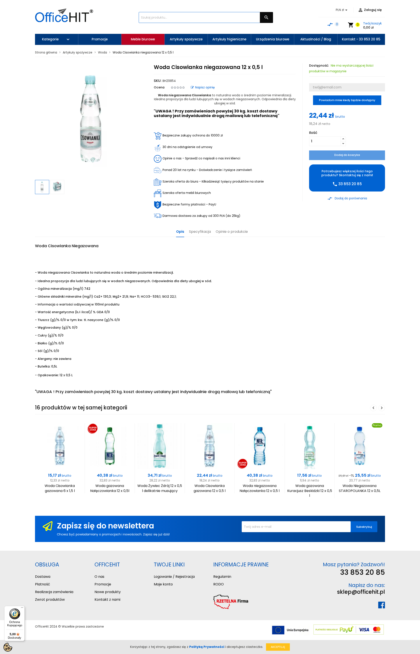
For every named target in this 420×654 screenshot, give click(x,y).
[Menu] (22, 608)
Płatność (42, 584)
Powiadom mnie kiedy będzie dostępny (347, 100)
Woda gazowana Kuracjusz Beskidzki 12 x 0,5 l (309, 490)
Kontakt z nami (107, 599)
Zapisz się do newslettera (105, 525)
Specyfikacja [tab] (200, 232)
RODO (218, 584)
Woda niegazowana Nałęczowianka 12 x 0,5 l (260, 488)
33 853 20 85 (362, 572)
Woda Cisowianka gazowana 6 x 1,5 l (60, 488)
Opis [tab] (180, 232)
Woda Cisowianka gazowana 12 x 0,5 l (210, 488)
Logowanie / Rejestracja (174, 576)
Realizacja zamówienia (54, 591)
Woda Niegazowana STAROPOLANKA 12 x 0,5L (359, 488)
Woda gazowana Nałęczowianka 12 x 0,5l (109, 488)
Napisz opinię (205, 87)
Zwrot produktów (50, 599)
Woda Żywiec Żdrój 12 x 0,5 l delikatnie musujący (159, 488)
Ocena (159, 87)
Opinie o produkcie (232, 232)
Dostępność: (319, 65)
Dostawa (42, 576)
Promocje (102, 584)
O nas (99, 576)
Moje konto (163, 584)
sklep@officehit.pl (361, 591)
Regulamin (222, 576)
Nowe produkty (107, 591)
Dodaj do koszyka (347, 155)
